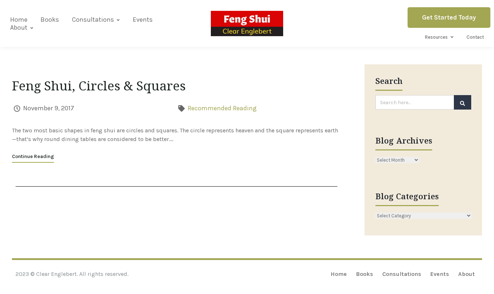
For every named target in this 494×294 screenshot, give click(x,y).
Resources (436, 37)
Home (18, 20)
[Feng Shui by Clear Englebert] (247, 23)
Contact (475, 37)
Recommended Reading (222, 108)
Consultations (93, 20)
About (18, 27)
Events (143, 20)
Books (50, 20)
